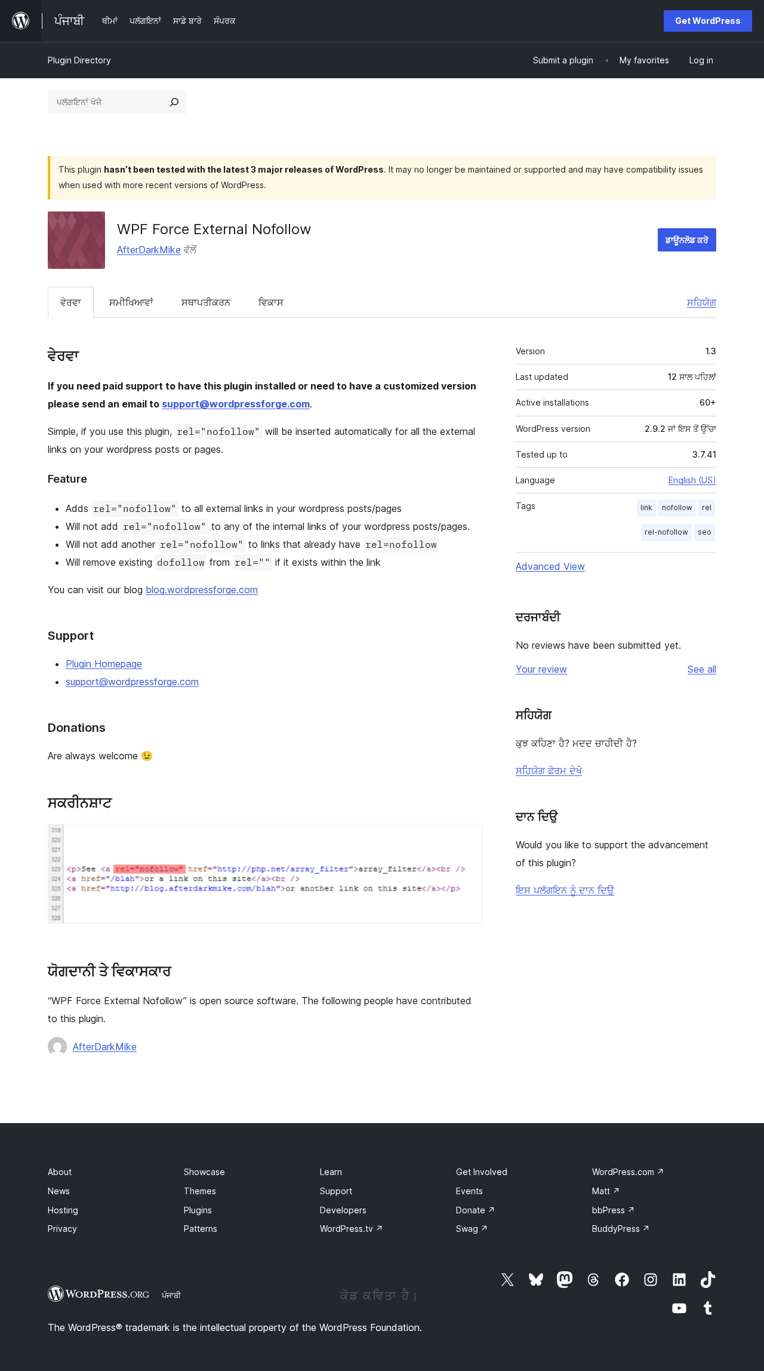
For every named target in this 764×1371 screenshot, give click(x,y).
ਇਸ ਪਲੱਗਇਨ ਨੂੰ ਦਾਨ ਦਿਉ (565, 890)
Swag (472, 1228)
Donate (475, 1210)
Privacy (62, 1228)
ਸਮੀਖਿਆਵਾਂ (131, 302)
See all (702, 669)
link (646, 507)
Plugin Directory (79, 60)
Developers (343, 1210)
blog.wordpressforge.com (202, 590)
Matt (606, 1191)
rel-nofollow (666, 531)
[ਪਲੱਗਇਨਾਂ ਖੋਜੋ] (174, 102)
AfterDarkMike (149, 250)
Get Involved (481, 1172)
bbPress (613, 1210)
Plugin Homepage (104, 664)
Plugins (198, 1210)
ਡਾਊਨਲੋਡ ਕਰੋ (687, 240)
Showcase (204, 1172)
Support (336, 1191)
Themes (200, 1191)
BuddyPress (621, 1228)
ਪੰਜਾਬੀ (171, 1295)
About (60, 1172)
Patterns (200, 1228)
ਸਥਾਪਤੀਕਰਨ (205, 302)
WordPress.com (628, 1172)
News (59, 1191)
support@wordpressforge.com (236, 404)
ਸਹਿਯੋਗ (701, 302)
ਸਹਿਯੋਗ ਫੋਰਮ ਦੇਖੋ (549, 771)
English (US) (692, 480)
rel (706, 507)
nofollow (677, 507)
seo (704, 531)
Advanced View (550, 566)
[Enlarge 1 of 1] (466, 840)
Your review (541, 669)
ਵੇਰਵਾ (70, 302)
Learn (331, 1172)
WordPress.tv (351, 1228)
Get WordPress (708, 21)
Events (469, 1191)
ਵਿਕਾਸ (271, 302)
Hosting (63, 1210)
